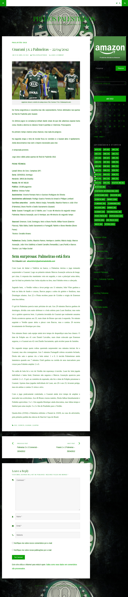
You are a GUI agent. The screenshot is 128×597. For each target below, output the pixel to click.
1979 (107, 149)
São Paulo (112, 220)
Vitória (110, 224)
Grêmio (112, 207)
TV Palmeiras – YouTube (103, 258)
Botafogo (100, 187)
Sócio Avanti (98, 244)
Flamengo (100, 203)
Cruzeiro (115, 195)
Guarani (28, 425)
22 (96, 126)
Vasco (98, 224)
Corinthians (101, 195)
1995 (115, 158)
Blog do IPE (98, 265)
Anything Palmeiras (101, 293)
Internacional (114, 212)
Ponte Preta (101, 216)
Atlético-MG (118, 183)
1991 (115, 154)
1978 (98, 149)
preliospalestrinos (39, 55)
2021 (107, 178)
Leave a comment (57, 55)
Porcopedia (98, 300)
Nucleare (75, 586)
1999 (98, 166)
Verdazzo (97, 286)
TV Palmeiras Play (101, 251)
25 (110, 126)
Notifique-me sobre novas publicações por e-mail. (33, 550)
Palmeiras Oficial (100, 237)
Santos (99, 220)
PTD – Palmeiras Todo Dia (104, 279)
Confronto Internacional (106, 191)
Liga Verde (98, 314)
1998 (115, 162)
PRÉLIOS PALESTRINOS (64, 18)
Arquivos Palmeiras (101, 272)
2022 (115, 178)
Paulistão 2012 (19, 42)
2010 (115, 170)
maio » (101, 136)
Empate (112, 199)
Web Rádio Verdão (101, 307)
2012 (15, 425)
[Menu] (3, 3)
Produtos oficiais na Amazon (110, 57)
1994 (107, 158)
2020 (98, 178)
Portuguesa (116, 216)
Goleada (100, 207)
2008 (98, 170)
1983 (98, 154)
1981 (115, 149)
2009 (107, 170)
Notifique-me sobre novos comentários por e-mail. (33, 543)
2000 (107, 166)
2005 (115, 166)
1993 (98, 158)
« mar (96, 136)
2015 (107, 174)
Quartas (35, 425)
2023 (98, 183)
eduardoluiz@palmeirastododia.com (41, 261)
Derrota (21, 425)
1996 (98, 162)
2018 (115, 174)
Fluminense (114, 203)
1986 (107, 154)
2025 (107, 183)
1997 (107, 162)
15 (96, 120)
